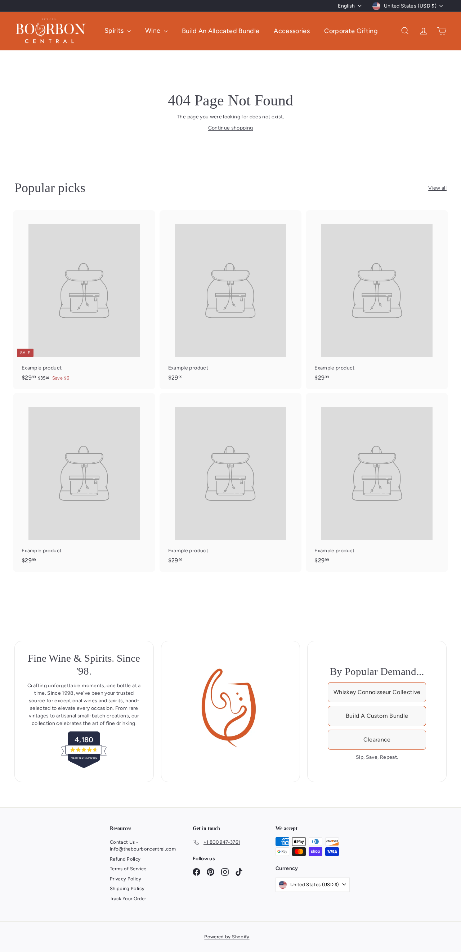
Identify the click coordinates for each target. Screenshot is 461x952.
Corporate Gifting (351, 31)
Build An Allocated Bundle (221, 31)
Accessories (292, 31)
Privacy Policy (125, 878)
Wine (153, 31)
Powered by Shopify (226, 936)
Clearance (377, 739)
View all (437, 188)
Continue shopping (230, 128)
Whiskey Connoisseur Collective (377, 692)
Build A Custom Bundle (377, 715)
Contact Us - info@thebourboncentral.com (143, 845)
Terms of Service (128, 868)
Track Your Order (128, 898)
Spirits (114, 31)
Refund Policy (125, 859)
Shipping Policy (127, 888)
